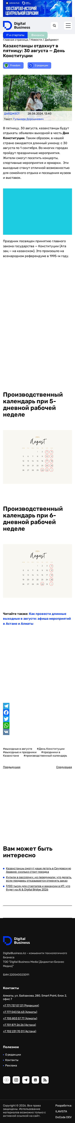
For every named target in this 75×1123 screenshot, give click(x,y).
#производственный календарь (45, 755)
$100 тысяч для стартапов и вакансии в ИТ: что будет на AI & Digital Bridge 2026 (38, 887)
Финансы (37, 35)
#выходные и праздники (20, 752)
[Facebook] (37, 712)
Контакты (11, 1060)
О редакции (13, 1054)
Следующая (64, 767)
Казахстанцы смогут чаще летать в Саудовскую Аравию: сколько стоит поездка (38, 870)
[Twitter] (37, 719)
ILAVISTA (61, 1111)
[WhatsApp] (37, 725)
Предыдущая (11, 767)
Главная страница (15, 39)
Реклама (11, 1065)
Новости (36, 39)
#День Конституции (51, 749)
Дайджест (52, 39)
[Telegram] (37, 706)
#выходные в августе (17, 749)
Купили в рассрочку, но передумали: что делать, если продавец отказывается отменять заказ (39, 879)
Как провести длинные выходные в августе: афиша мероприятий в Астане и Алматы (37, 619)
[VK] (37, 732)
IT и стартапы (15, 35)
